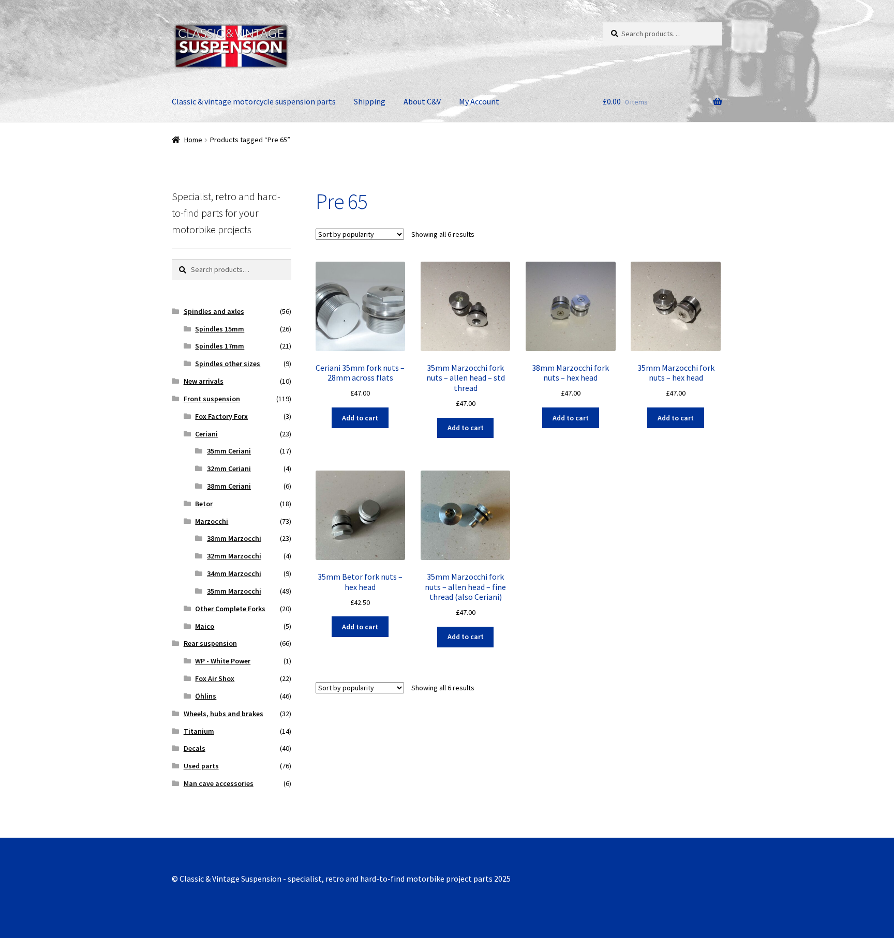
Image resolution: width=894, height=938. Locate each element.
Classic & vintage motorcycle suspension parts (254, 101)
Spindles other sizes (227, 363)
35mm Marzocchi (234, 591)
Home (193, 139)
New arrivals (204, 381)
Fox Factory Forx (221, 416)
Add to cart (360, 417)
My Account (479, 101)
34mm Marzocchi (234, 573)
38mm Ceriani (229, 486)
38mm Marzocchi (234, 538)
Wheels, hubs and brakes (223, 713)
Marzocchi (211, 521)
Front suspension (212, 398)
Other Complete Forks (230, 608)
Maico (204, 626)
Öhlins (205, 696)
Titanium (199, 731)
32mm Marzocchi (234, 556)
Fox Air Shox (214, 678)
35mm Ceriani (229, 451)
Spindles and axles (214, 311)
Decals (194, 748)
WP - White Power (222, 660)
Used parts (201, 765)
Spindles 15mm (219, 329)
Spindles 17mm (219, 346)
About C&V (422, 101)
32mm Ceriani (229, 468)
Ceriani (206, 433)
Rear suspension (210, 643)
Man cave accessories (219, 783)
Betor (204, 503)
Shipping (369, 101)
